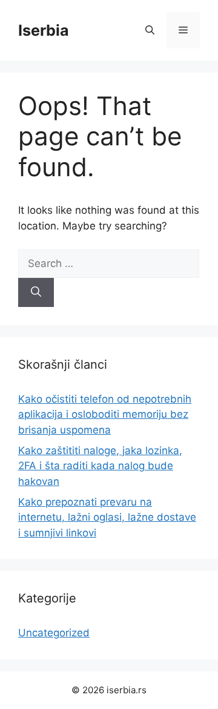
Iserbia (43, 30)
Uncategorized (54, 633)
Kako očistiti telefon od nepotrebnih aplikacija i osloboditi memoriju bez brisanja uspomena (104, 414)
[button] (150, 30)
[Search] (36, 292)
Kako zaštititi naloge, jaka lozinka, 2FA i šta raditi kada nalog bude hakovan (100, 465)
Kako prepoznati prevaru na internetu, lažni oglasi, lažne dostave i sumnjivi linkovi (107, 517)
